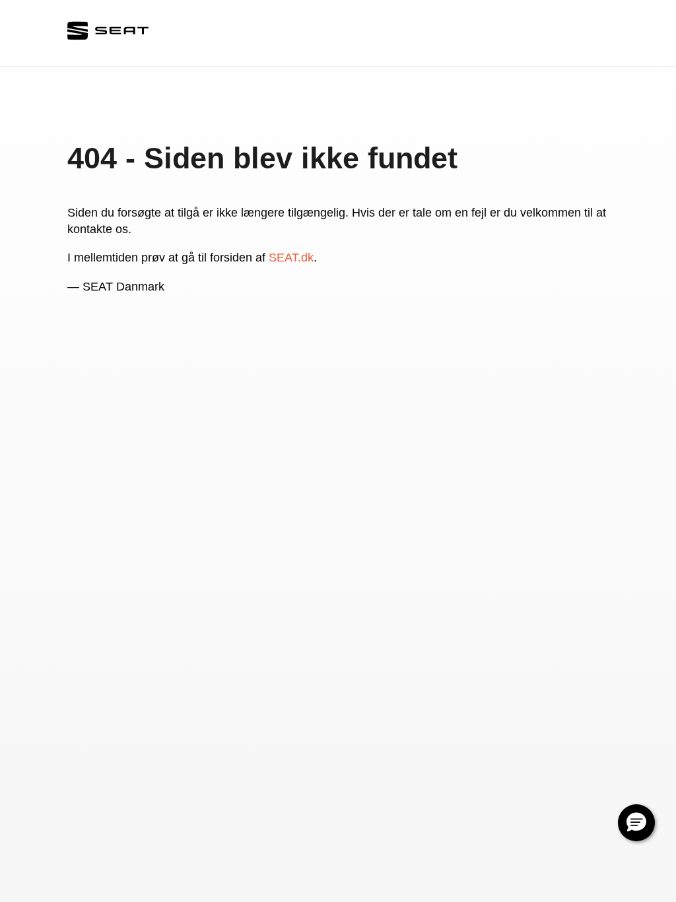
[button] (636, 822)
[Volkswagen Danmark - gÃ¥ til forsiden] (108, 33)
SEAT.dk (291, 257)
